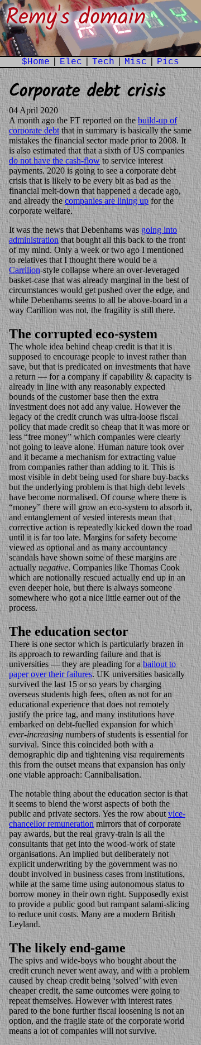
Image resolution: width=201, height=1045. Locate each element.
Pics (168, 62)
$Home (36, 62)
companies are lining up (107, 200)
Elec (71, 62)
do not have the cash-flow (54, 160)
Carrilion (24, 270)
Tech (103, 62)
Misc (136, 62)
